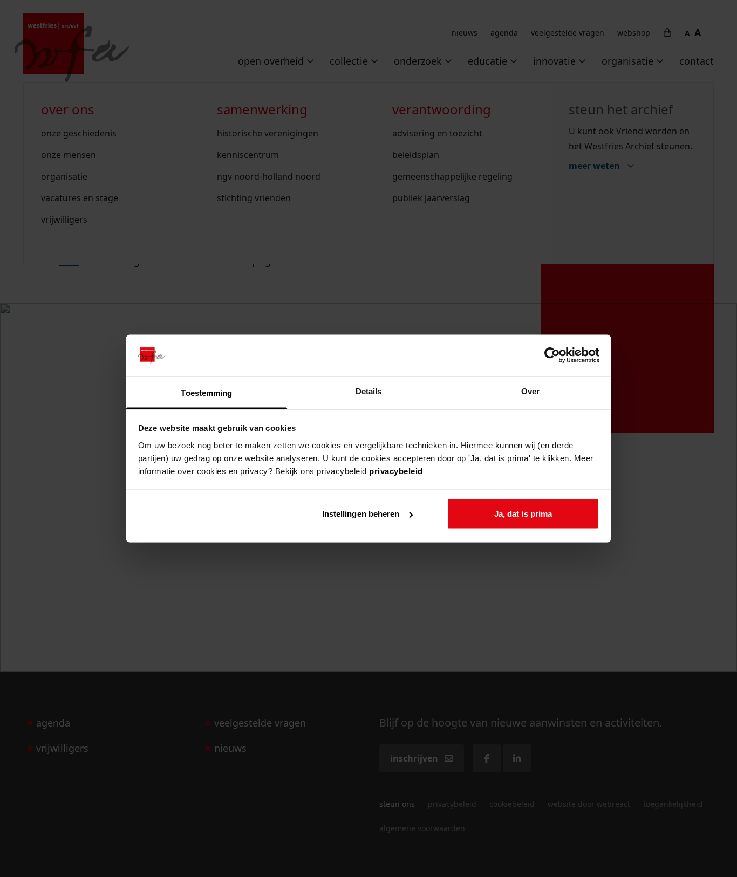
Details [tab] (369, 390)
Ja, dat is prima (523, 513)
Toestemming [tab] (206, 392)
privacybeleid (396, 470)
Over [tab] (530, 390)
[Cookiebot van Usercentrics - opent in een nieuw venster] (552, 355)
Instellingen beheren (361, 513)
